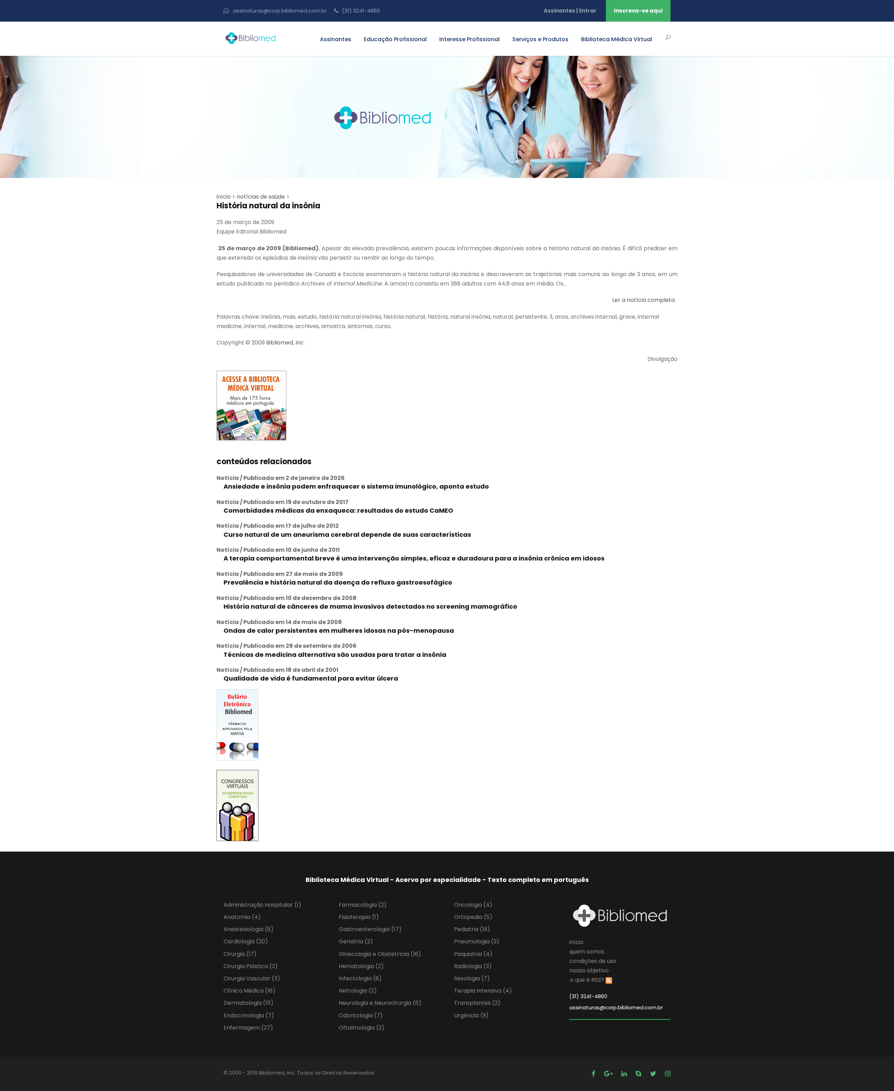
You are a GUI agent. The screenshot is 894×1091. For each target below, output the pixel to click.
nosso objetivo (589, 970)
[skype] (639, 1073)
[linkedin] (625, 1073)
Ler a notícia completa (643, 300)
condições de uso (592, 961)
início (576, 942)
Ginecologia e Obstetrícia (380, 954)
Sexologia (472, 978)
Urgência (471, 1015)
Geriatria (356, 941)
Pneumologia (476, 941)
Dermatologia (248, 1003)
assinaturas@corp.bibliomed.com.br (280, 10)
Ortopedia (473, 917)
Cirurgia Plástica (251, 966)
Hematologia (361, 966)
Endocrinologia (249, 1015)
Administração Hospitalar (262, 905)
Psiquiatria (473, 954)
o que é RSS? (587, 980)
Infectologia (360, 978)
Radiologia (473, 966)
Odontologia (361, 1015)
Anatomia (242, 917)
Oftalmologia (361, 1028)
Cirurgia (240, 954)
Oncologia (473, 905)
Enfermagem (248, 1028)
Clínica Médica (250, 991)
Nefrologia (358, 991)
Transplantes (477, 1003)
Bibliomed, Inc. (285, 343)
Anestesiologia (248, 929)
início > (226, 197)
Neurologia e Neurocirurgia (380, 1003)
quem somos (586, 952)
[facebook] (594, 1073)
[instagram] (667, 1073)
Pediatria (472, 929)
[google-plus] (609, 1073)
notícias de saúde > (263, 197)
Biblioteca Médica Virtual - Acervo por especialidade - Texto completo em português (447, 879)
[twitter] (654, 1073)
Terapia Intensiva (483, 991)
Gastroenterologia (370, 929)
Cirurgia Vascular (252, 978)
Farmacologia (363, 905)
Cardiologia (246, 941)
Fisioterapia (359, 917)
